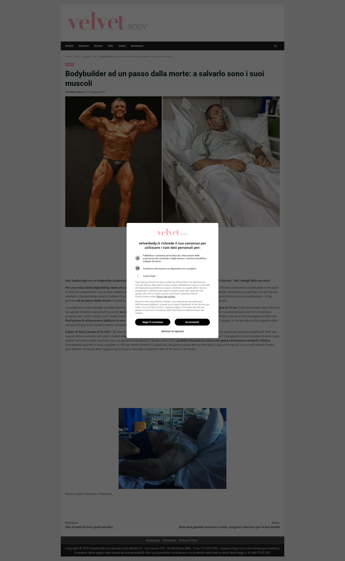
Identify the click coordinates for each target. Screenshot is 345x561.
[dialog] (172, 280)
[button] (172, 276)
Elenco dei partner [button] (166, 296)
